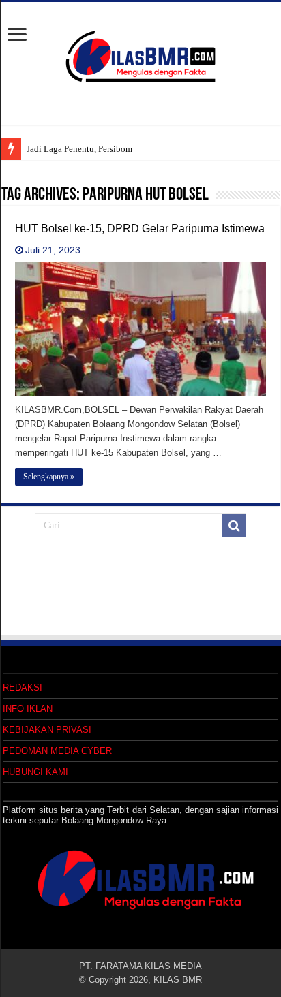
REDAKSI (22, 687)
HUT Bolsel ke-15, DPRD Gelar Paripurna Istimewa (140, 228)
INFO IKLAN (28, 708)
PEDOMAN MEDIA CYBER (57, 751)
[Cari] (234, 525)
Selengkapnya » (48, 476)
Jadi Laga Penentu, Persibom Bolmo (93, 149)
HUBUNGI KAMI (35, 772)
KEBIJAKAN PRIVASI (47, 730)
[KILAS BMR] (140, 53)
